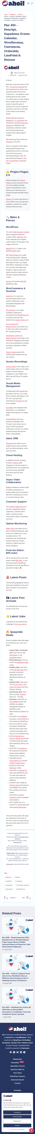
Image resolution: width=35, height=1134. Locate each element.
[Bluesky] (17, 1052)
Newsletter (17, 1062)
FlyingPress (17, 1040)
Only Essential (17, 1117)
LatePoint (8, 881)
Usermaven (9, 889)
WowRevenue (20, 889)
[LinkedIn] (21, 1052)
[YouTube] (24, 1052)
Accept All (17, 1112)
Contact (17, 1083)
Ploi (18, 1043)
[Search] (28, 3)
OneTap (14, 1043)
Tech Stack (17, 1073)
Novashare (6, 1043)
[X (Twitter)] (14, 1052)
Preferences (17, 1121)
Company (17, 1090)
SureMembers (21, 1037)
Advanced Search (17, 1080)
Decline (17, 1125)
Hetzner (17, 877)
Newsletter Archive (17, 1066)
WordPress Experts (17, 1076)
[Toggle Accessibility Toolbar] (31, 1130)
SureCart (9, 1037)
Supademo (9, 885)
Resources (17, 1059)
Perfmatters (26, 1040)
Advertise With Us (17, 1069)
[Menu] (32, 3)
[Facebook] (11, 1052)
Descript (8, 877)
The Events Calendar (22, 885)
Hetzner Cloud (27, 1043)
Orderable (18, 881)
